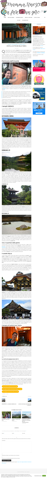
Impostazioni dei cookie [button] (38, 475)
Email (13, 433)
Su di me (18, 20)
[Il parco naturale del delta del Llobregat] (29, 400)
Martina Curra (5, 396)
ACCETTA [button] (44, 475)
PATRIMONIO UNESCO (21, 44)
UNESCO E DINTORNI (28, 17)
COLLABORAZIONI (25, 20)
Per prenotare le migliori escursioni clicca (10, 386)
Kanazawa (3, 246)
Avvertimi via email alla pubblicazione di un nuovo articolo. (11, 458)
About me (28, 471)
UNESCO (4, 88)
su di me (41, 45)
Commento (3, 440)
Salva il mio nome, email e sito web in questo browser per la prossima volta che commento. (16, 438)
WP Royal (22, 471)
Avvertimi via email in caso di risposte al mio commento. (10, 455)
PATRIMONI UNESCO (19, 17)
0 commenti (29, 396)
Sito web (23, 433)
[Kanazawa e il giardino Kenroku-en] (3, 400)
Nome (3, 433)
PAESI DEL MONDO (11, 17)
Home (5, 17)
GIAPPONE (9, 44)
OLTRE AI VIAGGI (37, 17)
